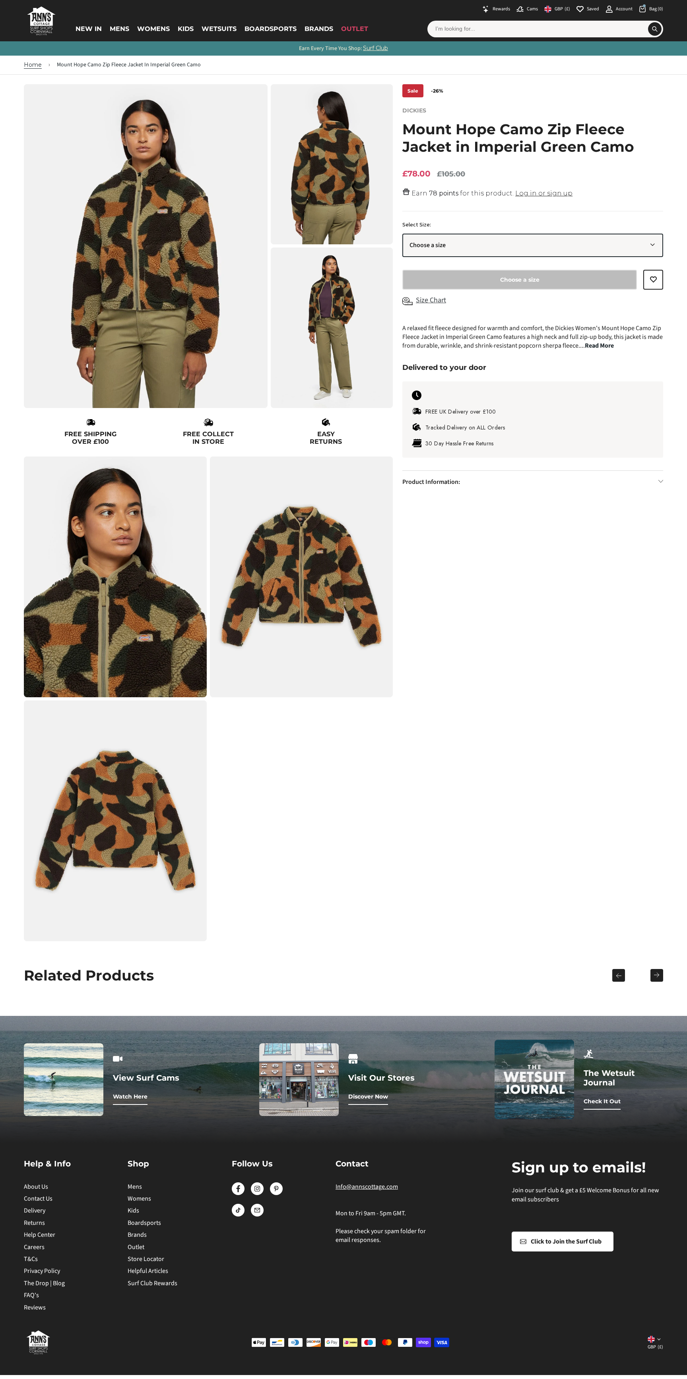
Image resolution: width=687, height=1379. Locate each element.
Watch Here (130, 1096)
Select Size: (416, 224)
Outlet (354, 29)
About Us (36, 1186)
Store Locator (146, 1259)
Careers (34, 1247)
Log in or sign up (543, 193)
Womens (153, 29)
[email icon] (257, 1214)
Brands (319, 29)
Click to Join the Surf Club (566, 1241)
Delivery (34, 1210)
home (33, 64)
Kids (186, 29)
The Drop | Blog (44, 1283)
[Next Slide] (656, 975)
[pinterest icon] (276, 1193)
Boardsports (271, 29)
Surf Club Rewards (152, 1283)
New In (89, 29)
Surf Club (375, 48)
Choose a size (427, 245)
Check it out (602, 1101)
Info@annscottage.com (367, 1186)
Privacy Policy (42, 1271)
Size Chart (431, 300)
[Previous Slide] (618, 975)
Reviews (35, 1307)
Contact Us (38, 1198)
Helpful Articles (148, 1271)
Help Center (39, 1234)
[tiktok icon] (238, 1214)
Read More (599, 345)
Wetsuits (219, 29)
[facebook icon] (238, 1193)
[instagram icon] (257, 1193)
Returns (34, 1222)
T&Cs (31, 1259)
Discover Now (368, 1096)
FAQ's (31, 1295)
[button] (653, 282)
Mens (119, 29)
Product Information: (431, 481)
